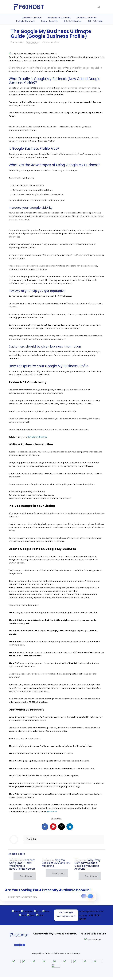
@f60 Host (52, 811)
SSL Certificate (72, 20)
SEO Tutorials (95, 20)
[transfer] (84, 896)
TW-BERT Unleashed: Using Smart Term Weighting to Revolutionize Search (22, 864)
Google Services (25, 20)
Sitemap (75, 953)
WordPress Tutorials (59, 17)
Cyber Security (49, 20)
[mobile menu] (89, 7)
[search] (90, 896)
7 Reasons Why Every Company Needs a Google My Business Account (87, 864)
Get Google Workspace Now (66, 914)
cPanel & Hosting (86, 17)
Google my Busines (37, 437)
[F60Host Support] (29, 7)
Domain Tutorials (31, 17)
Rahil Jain (32, 42)
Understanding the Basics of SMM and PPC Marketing (56, 863)
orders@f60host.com (91, 911)
